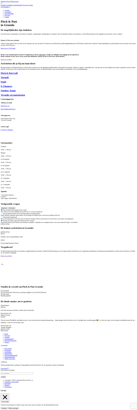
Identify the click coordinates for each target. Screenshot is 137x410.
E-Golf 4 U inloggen (7, 130)
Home (6, 334)
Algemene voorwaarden (11, 382)
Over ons (25, 5)
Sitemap (6, 385)
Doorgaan (4, 408)
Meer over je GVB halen (8, 48)
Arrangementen (18, 5)
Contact (30, 5)
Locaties (3, 5)
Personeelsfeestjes (9, 357)
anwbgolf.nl (8, 387)
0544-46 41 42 (5, 106)
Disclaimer (7, 383)
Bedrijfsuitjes (8, 353)
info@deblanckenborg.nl (8, 109)
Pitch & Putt (8, 348)
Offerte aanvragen (9, 359)
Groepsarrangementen (10, 355)
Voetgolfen (7, 350)
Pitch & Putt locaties (10, 340)
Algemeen (4, 208)
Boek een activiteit (6, 59)
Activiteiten (9, 5)
